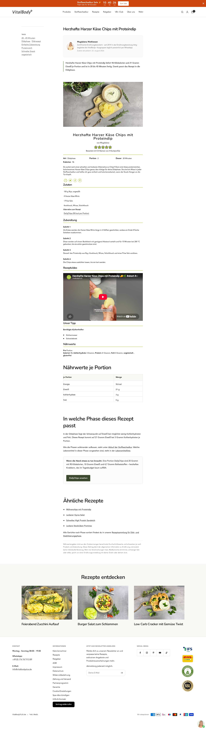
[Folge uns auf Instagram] (147, 652)
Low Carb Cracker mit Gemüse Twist (158, 624)
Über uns (131, 11)
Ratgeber (107, 11)
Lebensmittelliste (122, 450)
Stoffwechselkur (81, 11)
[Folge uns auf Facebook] (140, 652)
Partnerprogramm (60, 683)
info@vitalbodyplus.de (22, 669)
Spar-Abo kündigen (61, 695)
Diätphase (26, 41)
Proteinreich (27, 48)
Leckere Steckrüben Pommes (79, 525)
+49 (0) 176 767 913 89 (22, 659)
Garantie (56, 687)
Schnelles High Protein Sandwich (80, 520)
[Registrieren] (122, 673)
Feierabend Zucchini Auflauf (40, 624)
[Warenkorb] (192, 12)
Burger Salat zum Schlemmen (98, 624)
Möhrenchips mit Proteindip (78, 509)
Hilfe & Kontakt (59, 699)
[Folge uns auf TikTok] (166, 652)
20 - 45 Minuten (28, 38)
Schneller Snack (28, 51)
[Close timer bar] (203, 3)
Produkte (67, 11)
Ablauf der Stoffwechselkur (120, 447)
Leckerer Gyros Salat (75, 515)
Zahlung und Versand (62, 679)
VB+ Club (119, 11)
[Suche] (182, 12)
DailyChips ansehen (78, 478)
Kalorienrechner (60, 651)
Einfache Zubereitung (31, 44)
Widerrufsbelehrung (61, 675)
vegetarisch (27, 54)
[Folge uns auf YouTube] (160, 652)
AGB (55, 663)
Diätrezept (36, 41)
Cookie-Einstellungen (62, 691)
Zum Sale (123, 3)
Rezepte (95, 11)
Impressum (57, 667)
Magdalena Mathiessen (87, 41)
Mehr (141, 11)
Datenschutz (58, 671)
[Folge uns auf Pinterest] (153, 652)
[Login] (187, 12)
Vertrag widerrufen (64, 704)
